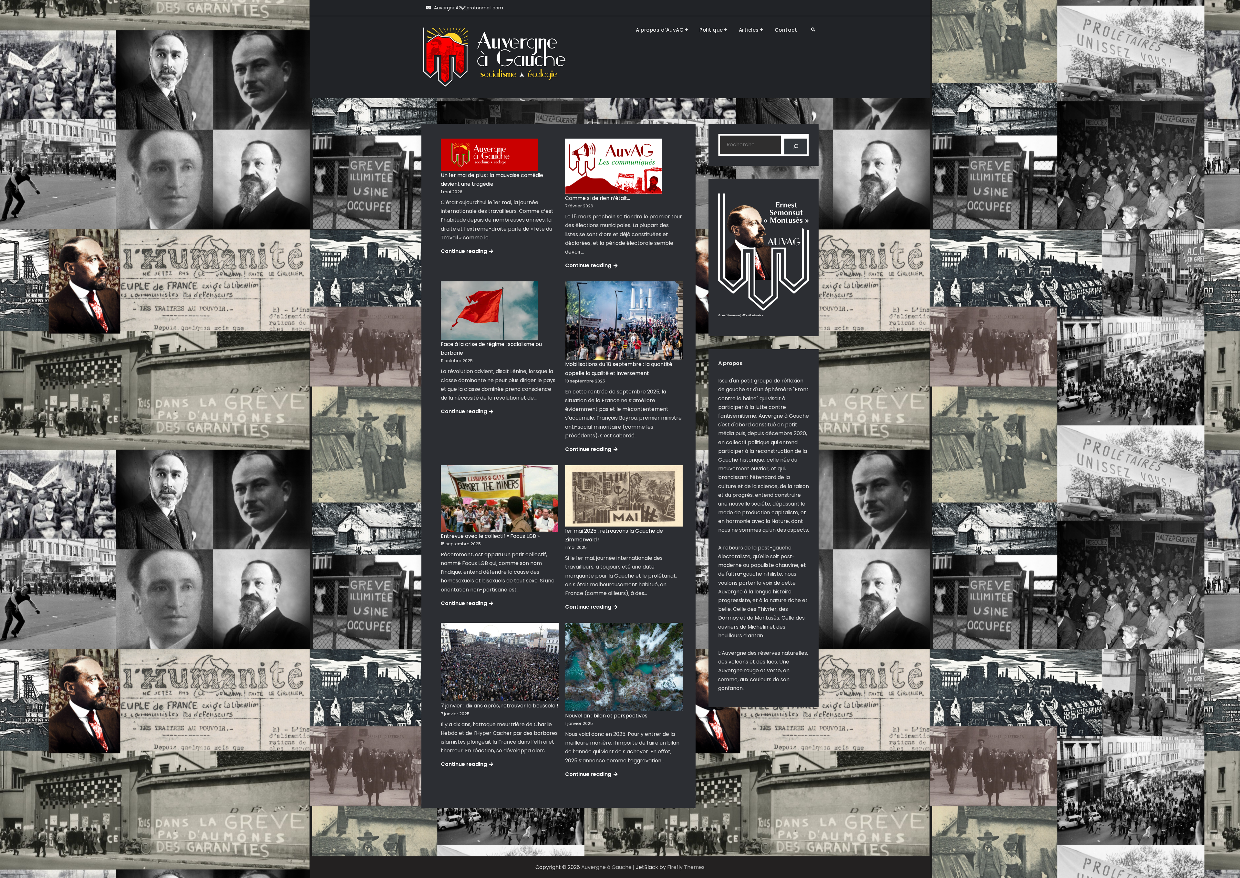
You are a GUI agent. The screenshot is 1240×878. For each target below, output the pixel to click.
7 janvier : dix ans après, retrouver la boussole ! (499, 705)
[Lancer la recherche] (795, 146)
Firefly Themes (686, 867)
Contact (786, 29)
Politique (711, 29)
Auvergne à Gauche (606, 867)
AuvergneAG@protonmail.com (468, 8)
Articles (749, 29)
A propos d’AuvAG (660, 29)
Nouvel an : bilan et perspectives (606, 715)
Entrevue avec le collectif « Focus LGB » (490, 536)
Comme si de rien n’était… (597, 198)
